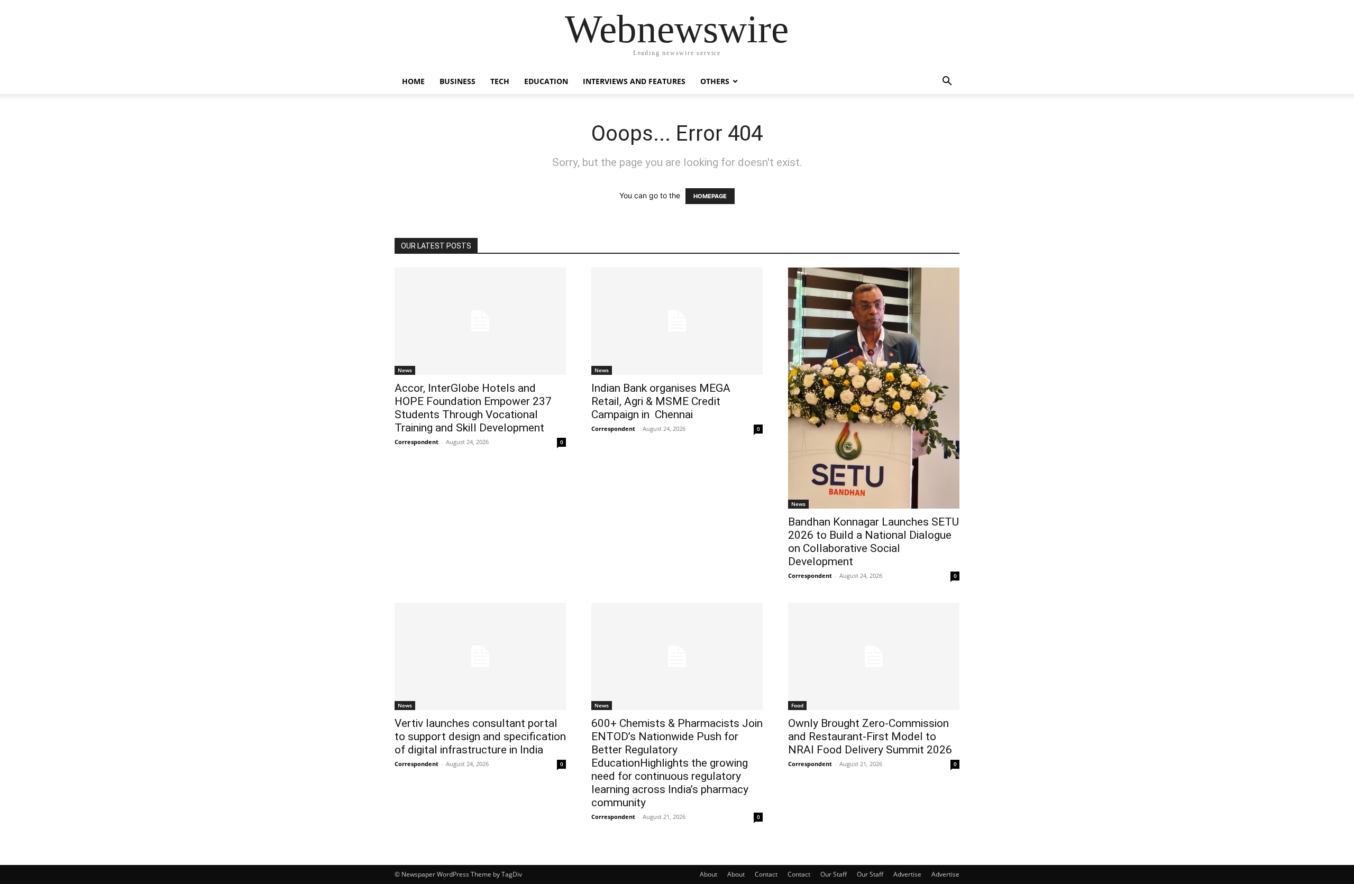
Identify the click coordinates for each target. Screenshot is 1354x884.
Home (413, 81)
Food (797, 705)
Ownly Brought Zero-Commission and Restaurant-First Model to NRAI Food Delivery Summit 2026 (870, 736)
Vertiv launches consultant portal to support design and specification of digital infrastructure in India (480, 736)
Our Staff (833, 874)
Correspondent (416, 442)
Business (457, 81)
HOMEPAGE (710, 196)
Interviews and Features (634, 81)
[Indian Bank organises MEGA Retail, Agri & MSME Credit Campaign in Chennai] (677, 321)
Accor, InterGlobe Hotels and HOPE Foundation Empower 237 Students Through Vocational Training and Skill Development (473, 408)
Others (714, 81)
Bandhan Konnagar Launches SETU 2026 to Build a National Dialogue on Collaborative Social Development (873, 541)
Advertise (907, 874)
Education (546, 81)
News (405, 370)
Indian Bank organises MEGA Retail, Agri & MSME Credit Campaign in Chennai (660, 401)
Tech (499, 81)
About (708, 874)
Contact (766, 874)
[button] (946, 82)
